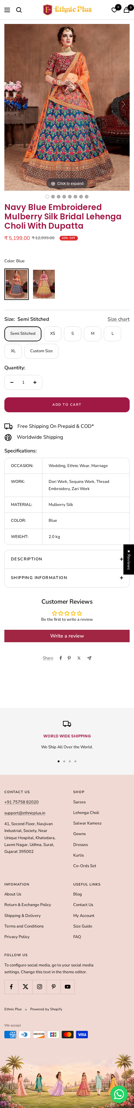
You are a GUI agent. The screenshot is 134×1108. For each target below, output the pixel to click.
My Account (83, 916)
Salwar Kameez (87, 823)
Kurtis (78, 855)
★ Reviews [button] (129, 559)
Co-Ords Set (84, 866)
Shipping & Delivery (22, 916)
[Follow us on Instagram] (39, 987)
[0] (114, 10)
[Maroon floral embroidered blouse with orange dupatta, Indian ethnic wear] (81, 197)
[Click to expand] (67, 107)
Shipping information (39, 578)
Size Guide (82, 926)
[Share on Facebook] (61, 658)
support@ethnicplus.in (24, 813)
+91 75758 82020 (21, 802)
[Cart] (126, 10)
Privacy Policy (17, 937)
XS (52, 333)
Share (48, 658)
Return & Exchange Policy (27, 905)
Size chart (119, 319)
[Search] (19, 10)
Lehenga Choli (86, 813)
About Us (12, 894)
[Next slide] (123, 104)
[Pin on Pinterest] (69, 658)
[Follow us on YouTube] (67, 987)
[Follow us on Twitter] (25, 987)
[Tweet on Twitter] (79, 658)
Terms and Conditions (24, 926)
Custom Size (41, 351)
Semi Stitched (23, 333)
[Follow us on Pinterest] (53, 987)
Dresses (80, 845)
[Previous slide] (10, 104)
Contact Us (83, 905)
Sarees (79, 802)
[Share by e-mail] (89, 658)
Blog (77, 894)
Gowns (79, 834)
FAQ (77, 937)
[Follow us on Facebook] (11, 987)
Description (26, 559)
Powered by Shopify (46, 1009)
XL (13, 351)
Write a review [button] (67, 636)
